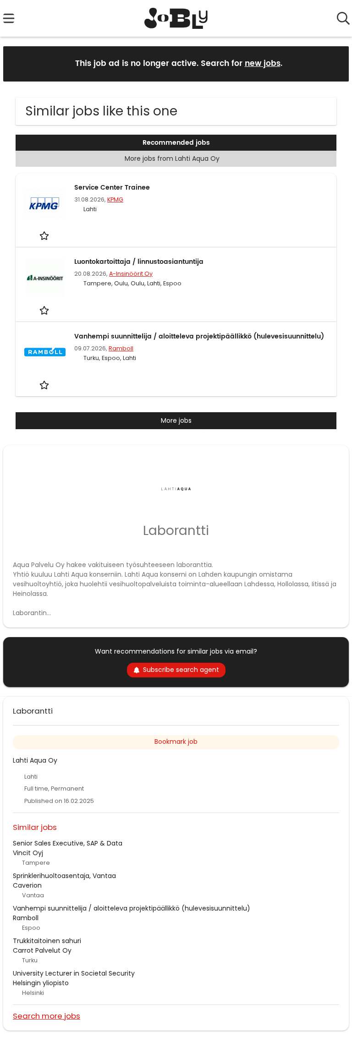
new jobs (262, 63)
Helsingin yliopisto (41, 983)
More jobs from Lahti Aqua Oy (172, 158)
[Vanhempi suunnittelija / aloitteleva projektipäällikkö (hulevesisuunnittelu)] (45, 352)
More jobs (176, 420)
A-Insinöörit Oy (131, 274)
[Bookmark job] (45, 235)
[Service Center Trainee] (45, 203)
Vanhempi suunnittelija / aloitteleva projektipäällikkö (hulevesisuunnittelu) (199, 336)
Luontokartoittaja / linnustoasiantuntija (139, 262)
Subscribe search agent (181, 669)
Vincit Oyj (28, 852)
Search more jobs (46, 1015)
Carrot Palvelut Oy (42, 950)
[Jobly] (176, 18)
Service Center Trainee (112, 187)
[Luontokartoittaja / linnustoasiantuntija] (45, 277)
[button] (334, 63)
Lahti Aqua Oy (35, 760)
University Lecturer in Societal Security (74, 973)
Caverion (27, 885)
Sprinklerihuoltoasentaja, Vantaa (64, 875)
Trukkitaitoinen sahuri (47, 940)
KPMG (115, 199)
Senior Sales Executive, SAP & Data (67, 843)
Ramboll (121, 348)
